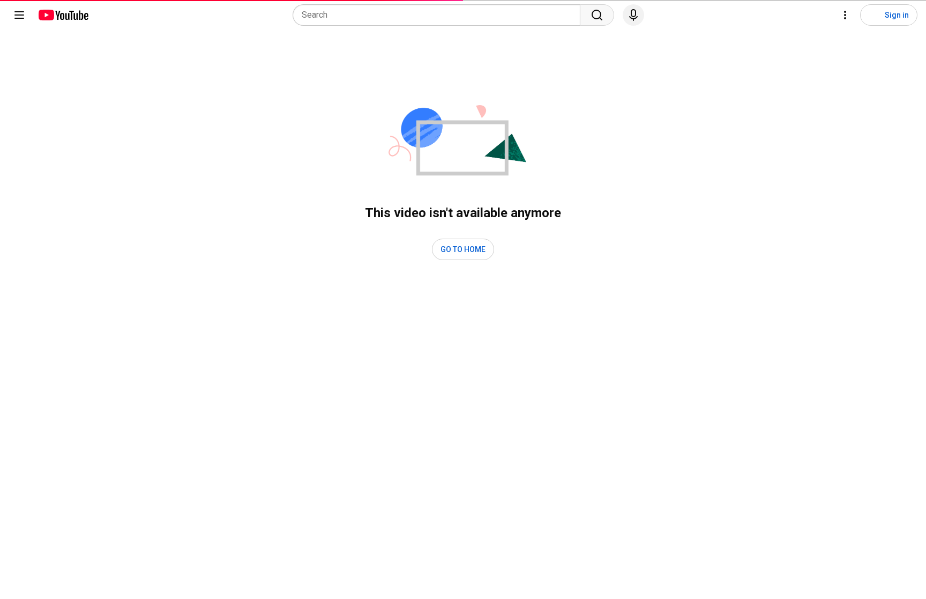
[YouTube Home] (63, 15)
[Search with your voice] (633, 15)
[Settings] (845, 15)
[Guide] (19, 15)
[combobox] (440, 15)
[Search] (597, 15)
